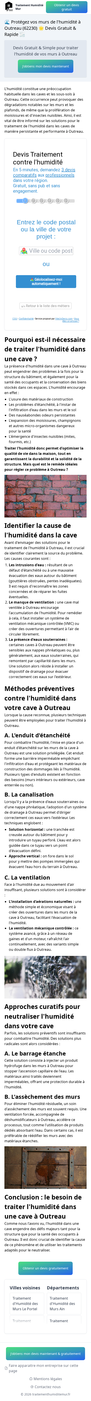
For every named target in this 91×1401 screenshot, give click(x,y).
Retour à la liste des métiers (47, 306)
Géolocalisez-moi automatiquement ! (47, 281)
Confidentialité (26, 319)
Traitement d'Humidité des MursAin (62, 1303)
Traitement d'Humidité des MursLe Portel (25, 1303)
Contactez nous (48, 1386)
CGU (14, 319)
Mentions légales (48, 1378)
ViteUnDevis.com (63, 319)
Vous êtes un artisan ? (71, 320)
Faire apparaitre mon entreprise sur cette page (43, 1368)
